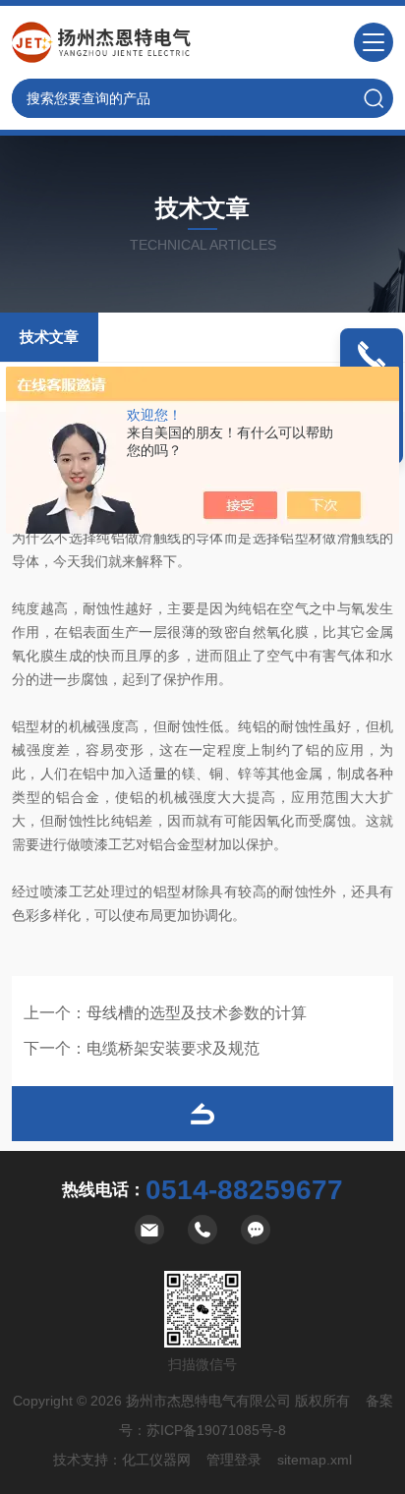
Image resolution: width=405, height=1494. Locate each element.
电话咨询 (371, 378)
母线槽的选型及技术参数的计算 (197, 1013)
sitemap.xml (314, 1459)
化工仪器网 (156, 1459)
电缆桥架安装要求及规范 (173, 1048)
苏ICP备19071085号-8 (216, 1430)
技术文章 (49, 336)
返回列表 (202, 1113)
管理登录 (233, 1459)
